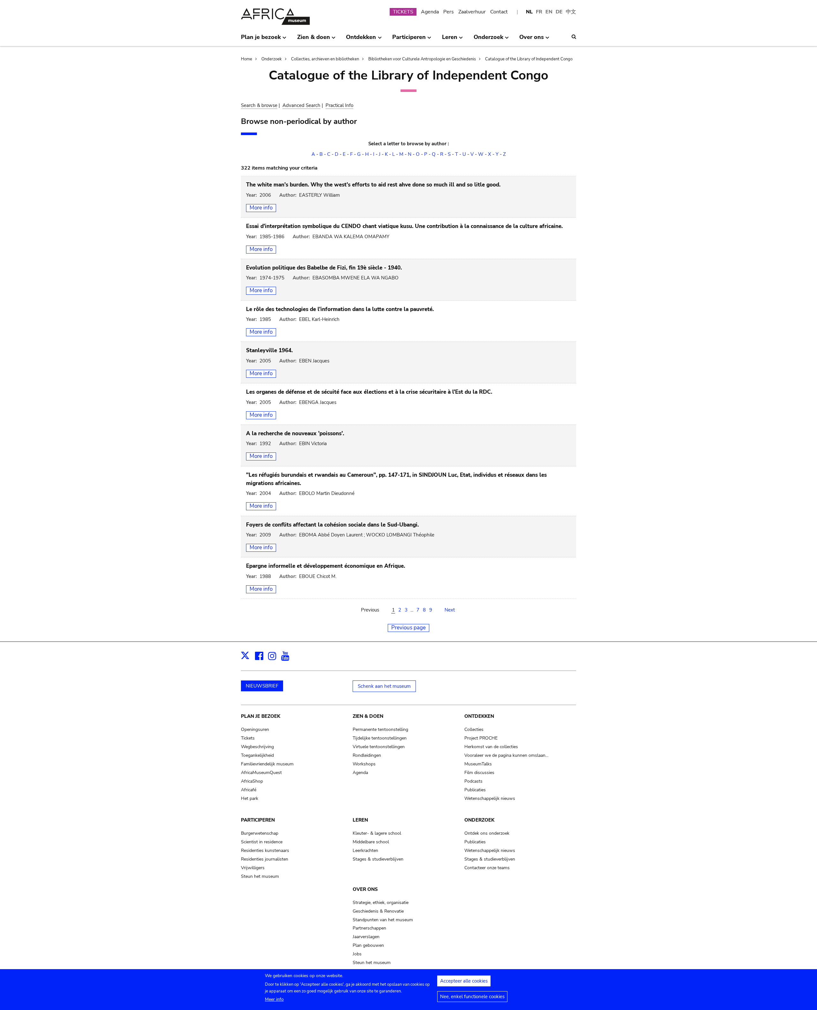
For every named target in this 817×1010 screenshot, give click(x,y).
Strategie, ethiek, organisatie (380, 903)
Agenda (430, 11)
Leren (360, 820)
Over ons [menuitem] (531, 39)
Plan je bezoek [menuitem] (261, 39)
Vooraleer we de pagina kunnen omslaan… (506, 755)
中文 (571, 11)
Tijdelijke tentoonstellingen (380, 738)
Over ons (365, 889)
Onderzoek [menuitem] (488, 39)
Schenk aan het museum (384, 686)
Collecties (473, 729)
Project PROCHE (481, 738)
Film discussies (479, 773)
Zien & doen (368, 716)
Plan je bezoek (260, 716)
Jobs (357, 954)
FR (539, 11)
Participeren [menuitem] (409, 39)
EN (548, 11)
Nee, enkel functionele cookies (472, 996)
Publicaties (475, 790)
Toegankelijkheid (257, 755)
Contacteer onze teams (487, 868)
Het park (249, 798)
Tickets (248, 738)
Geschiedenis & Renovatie (378, 911)
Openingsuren (255, 729)
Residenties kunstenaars (265, 850)
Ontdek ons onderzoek (486, 833)
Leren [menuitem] (449, 39)
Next (450, 610)
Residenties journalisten (264, 859)
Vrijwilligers (253, 868)
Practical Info (339, 105)
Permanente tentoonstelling (380, 729)
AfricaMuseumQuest (261, 773)
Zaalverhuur (472, 11)
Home (246, 59)
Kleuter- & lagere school (377, 833)
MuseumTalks (478, 764)
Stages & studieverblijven (378, 859)
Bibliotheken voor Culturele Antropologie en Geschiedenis (422, 59)
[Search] (574, 37)
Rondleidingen (367, 755)
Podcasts (473, 781)
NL (529, 11)
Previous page (408, 627)
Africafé (248, 790)
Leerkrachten (365, 850)
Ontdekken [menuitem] (361, 39)
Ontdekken (479, 716)
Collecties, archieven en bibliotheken (325, 59)
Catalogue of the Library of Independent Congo (529, 59)
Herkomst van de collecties (491, 747)
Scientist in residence (261, 842)
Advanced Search (301, 105)
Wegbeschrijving (257, 747)
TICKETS (403, 11)
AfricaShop (252, 781)
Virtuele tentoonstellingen (379, 747)
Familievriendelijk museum (267, 764)
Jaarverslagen (366, 937)
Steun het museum (260, 876)
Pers (448, 11)
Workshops (364, 764)
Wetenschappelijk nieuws (489, 798)
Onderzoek (271, 59)
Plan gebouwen (368, 945)
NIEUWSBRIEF (262, 686)
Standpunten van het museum (383, 920)
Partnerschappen (369, 928)
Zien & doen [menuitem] (313, 39)
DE (559, 11)
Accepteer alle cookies (464, 981)
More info (261, 207)
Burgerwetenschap (259, 833)
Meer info (274, 999)
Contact (499, 11)
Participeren (258, 820)
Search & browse (259, 105)
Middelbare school (371, 842)
